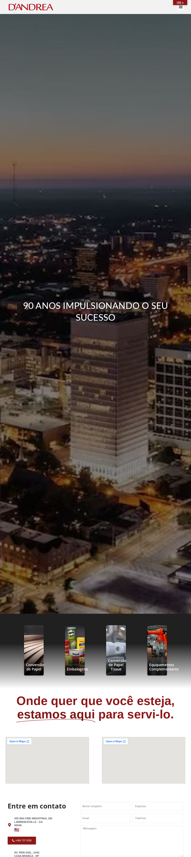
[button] (181, 7)
